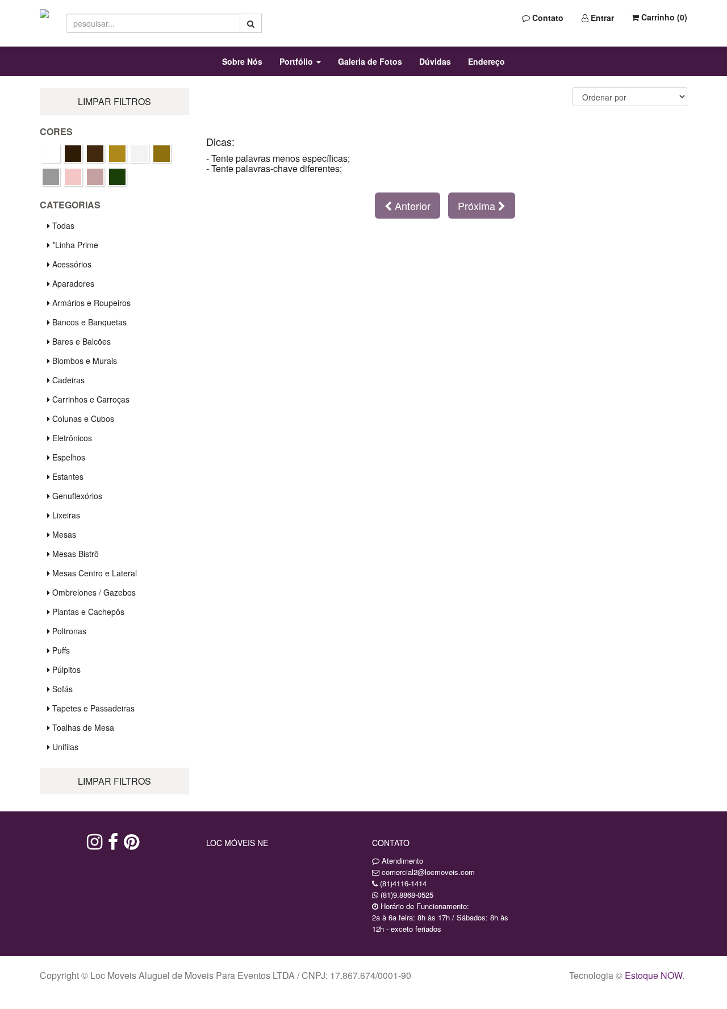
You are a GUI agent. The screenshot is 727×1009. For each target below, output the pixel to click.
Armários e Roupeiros (90, 302)
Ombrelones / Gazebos (93, 592)
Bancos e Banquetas (88, 322)
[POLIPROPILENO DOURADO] (161, 153)
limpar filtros (114, 101)
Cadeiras (67, 380)
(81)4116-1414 (403, 883)
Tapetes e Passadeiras (92, 708)
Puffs (60, 650)
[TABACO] (95, 177)
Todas (62, 225)
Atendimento (401, 860)
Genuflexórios (76, 495)
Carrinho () (663, 17)
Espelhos (67, 457)
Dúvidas (435, 61)
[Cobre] (50, 153)
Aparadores (72, 283)
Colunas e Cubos (82, 418)
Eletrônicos (71, 437)
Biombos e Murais (83, 360)
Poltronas (68, 631)
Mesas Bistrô (74, 553)
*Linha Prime (74, 244)
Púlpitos (65, 669)
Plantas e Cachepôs (87, 611)
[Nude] (117, 153)
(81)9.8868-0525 (407, 894)
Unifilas (64, 746)
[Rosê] (73, 177)
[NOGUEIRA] (95, 153)
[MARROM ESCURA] (73, 153)
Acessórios (70, 264)
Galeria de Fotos (370, 61)
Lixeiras (65, 515)
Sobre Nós (242, 61)
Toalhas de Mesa (82, 727)
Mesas (63, 534)
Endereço (486, 61)
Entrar (601, 17)
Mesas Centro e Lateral (93, 573)
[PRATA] (50, 177)
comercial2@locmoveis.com (428, 871)
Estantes (66, 476)
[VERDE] (117, 177)
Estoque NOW (653, 975)
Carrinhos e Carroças (89, 399)
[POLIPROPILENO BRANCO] (139, 153)
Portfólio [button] (297, 61)
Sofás (61, 688)
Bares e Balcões (80, 341)
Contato (546, 17)
